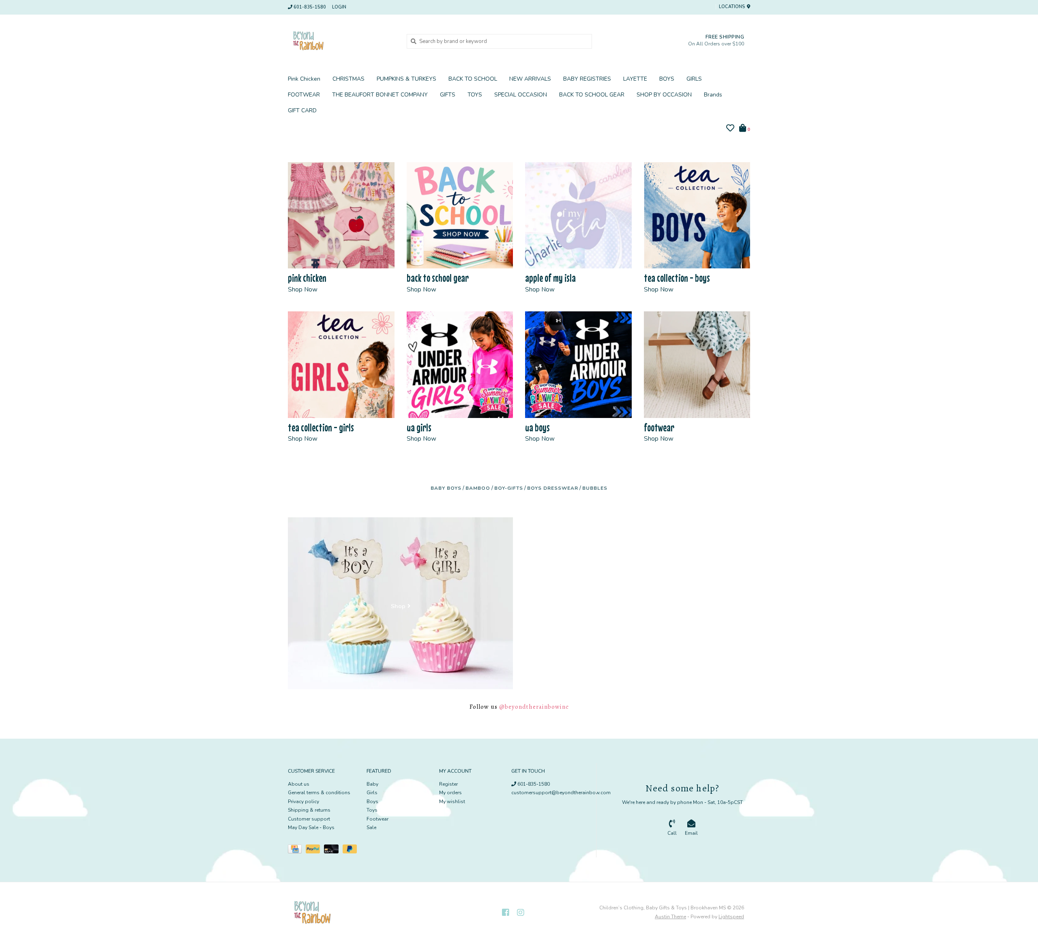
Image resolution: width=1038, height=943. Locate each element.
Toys (372, 810)
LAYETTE (635, 79)
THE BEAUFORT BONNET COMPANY (380, 95)
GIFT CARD (302, 110)
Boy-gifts (508, 488)
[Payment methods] (297, 850)
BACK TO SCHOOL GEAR (591, 95)
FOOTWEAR (304, 95)
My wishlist (452, 801)
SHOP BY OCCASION (664, 95)
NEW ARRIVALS (530, 79)
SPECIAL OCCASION (520, 95)
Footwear (377, 819)
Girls (372, 792)
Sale (371, 827)
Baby (372, 784)
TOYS (475, 95)
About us (298, 784)
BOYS (666, 79)
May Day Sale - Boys (311, 827)
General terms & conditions (319, 792)
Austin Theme (670, 916)
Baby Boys (446, 488)
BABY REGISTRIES (587, 79)
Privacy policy (303, 801)
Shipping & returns (309, 810)
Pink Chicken (304, 79)
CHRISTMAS (348, 79)
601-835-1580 (533, 784)
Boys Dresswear (552, 488)
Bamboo (477, 488)
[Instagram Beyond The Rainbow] (521, 913)
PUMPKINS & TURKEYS (406, 79)
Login (339, 7)
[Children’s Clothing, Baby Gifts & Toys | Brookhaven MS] (341, 41)
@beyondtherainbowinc (534, 707)
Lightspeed (731, 916)
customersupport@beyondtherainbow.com (561, 792)
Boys (372, 801)
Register (448, 784)
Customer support (309, 819)
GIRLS (694, 79)
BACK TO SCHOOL (472, 79)
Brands (713, 95)
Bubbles (594, 488)
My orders (450, 792)
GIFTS (447, 95)
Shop (398, 606)
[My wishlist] (730, 129)
